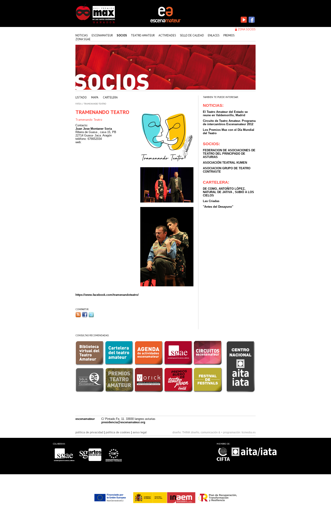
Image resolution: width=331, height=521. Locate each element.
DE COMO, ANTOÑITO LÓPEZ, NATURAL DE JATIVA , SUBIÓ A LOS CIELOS (228, 192)
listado (81, 97)
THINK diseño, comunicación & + (202, 432)
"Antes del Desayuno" (218, 206)
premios (229, 35)
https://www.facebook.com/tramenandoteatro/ (107, 294)
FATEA (78, 103)
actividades (167, 35)
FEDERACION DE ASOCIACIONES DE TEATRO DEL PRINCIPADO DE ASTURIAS (229, 154)
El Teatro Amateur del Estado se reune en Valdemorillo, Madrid (225, 113)
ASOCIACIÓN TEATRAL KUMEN (225, 162)
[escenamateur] (165, 22)
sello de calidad (192, 35)
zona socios (247, 29)
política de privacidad (89, 432)
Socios (122, 35)
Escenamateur (102, 35)
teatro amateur (143, 35)
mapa (94, 97)
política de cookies (118, 432)
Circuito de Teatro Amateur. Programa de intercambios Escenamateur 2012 (229, 122)
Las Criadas (211, 201)
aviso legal (140, 432)
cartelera (110, 97)
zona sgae (83, 39)
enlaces (214, 35)
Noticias (81, 35)
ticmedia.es (249, 432)
